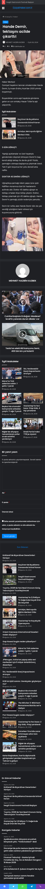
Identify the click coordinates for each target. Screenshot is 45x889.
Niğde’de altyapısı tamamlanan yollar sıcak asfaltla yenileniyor (11, 435)
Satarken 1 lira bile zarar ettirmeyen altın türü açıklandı (29, 734)
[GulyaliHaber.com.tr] (22, 7)
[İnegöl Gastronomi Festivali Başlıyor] (9, 580)
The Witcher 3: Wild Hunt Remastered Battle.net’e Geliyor (29, 705)
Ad (4, 493)
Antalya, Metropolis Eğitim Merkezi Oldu (27, 610)
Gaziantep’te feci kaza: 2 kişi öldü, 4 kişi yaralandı (32, 408)
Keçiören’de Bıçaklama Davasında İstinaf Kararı (29, 566)
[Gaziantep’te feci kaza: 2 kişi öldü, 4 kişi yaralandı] (33, 398)
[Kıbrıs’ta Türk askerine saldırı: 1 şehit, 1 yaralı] (12, 373)
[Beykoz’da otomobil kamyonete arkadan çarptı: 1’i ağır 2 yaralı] (12, 398)
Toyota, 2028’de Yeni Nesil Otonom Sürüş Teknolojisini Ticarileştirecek (21, 589)
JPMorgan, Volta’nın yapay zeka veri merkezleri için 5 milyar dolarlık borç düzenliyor (19, 662)
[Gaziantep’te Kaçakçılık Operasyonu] (9, 624)
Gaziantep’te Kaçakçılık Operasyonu (29, 622)
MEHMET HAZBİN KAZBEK (15, 42)
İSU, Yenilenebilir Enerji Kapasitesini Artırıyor (32, 371)
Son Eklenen (22, 547)
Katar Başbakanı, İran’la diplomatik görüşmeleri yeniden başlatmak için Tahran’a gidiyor (19, 758)
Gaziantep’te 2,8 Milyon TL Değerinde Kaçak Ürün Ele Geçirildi (29, 600)
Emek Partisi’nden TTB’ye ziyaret (32, 432)
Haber (15, 17)
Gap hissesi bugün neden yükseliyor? (19, 641)
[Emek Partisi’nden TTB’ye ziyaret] (33, 423)
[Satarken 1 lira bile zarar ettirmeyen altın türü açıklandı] (9, 735)
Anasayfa (8, 17)
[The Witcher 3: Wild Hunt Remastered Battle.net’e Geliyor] (9, 706)
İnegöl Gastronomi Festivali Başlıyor (20, 2)
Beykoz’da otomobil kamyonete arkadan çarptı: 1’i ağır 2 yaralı (11, 409)
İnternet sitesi (7, 512)
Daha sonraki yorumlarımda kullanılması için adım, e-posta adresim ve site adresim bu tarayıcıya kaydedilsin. (21, 525)
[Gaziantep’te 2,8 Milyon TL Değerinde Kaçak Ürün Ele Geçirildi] (9, 601)
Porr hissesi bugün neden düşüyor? (18, 715)
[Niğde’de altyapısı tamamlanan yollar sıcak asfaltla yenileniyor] (12, 423)
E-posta (6, 502)
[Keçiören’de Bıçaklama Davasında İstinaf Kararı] (9, 123)
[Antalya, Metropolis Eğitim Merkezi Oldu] (9, 134)
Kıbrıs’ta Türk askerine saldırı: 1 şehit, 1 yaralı (10, 383)
